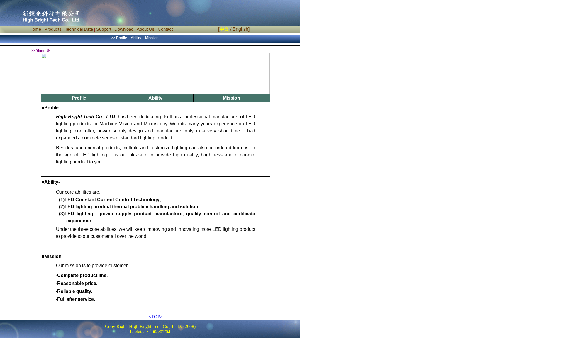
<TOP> (155, 316)
